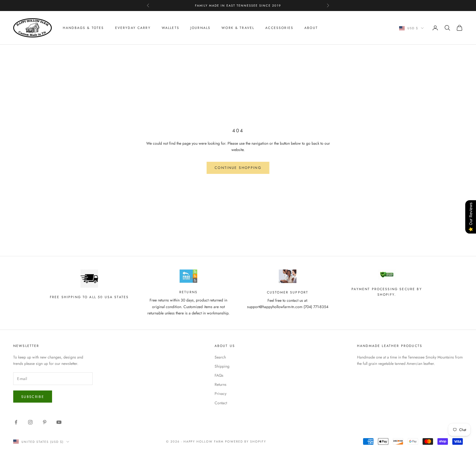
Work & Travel (237, 27)
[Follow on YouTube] (59, 422)
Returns (220, 384)
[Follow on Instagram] (30, 422)
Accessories (279, 27)
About (311, 27)
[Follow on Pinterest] (44, 422)
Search (220, 357)
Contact (221, 403)
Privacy (220, 393)
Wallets (170, 27)
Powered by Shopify (245, 441)
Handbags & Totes (83, 27)
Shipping (222, 366)
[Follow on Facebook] (16, 422)
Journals (200, 27)
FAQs (219, 375)
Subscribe (32, 396)
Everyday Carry (133, 27)
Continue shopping (238, 167)
